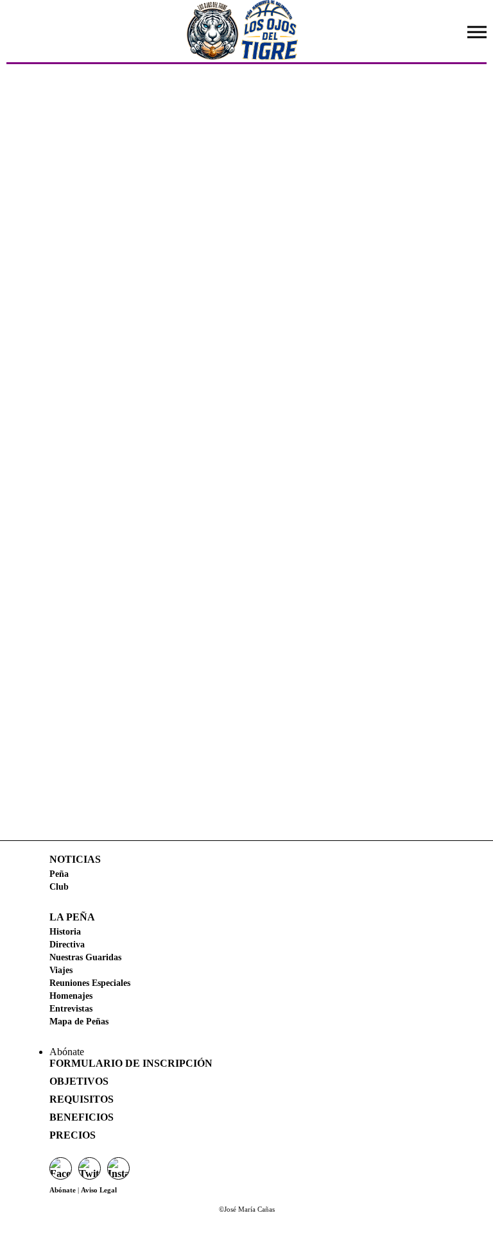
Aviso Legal (99, 1190)
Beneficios (81, 1117)
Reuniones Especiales (89, 983)
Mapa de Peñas (78, 1021)
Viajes (61, 970)
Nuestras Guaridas (85, 957)
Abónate (62, 1190)
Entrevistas (70, 1008)
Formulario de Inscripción (130, 1063)
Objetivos (78, 1081)
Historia (65, 931)
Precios (72, 1135)
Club (59, 886)
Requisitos (81, 1099)
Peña (59, 874)
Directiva (67, 944)
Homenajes (70, 995)
